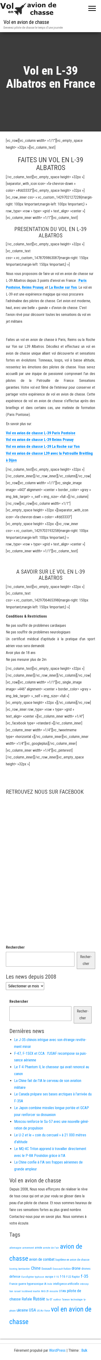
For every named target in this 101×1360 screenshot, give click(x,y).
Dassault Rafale (62, 1268)
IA (45, 1284)
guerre (22, 1284)
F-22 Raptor (73, 1276)
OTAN (62, 1291)
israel (17, 1291)
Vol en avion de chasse (26, 22)
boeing (13, 1268)
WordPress (57, 1350)
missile (54, 1291)
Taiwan (66, 1299)
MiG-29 (45, 1291)
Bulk (84, 1350)
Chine (36, 1268)
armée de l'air (51, 1247)
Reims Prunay (32, 287)
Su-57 (49, 1299)
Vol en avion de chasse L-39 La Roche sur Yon (43, 446)
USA (32, 1310)
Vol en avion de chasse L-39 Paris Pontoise (40, 433)
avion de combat (41, 1259)
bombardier (24, 1268)
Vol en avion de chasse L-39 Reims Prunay (40, 439)
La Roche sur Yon (63, 287)
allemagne (15, 1247)
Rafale (27, 1299)
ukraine (22, 1310)
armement (28, 1247)
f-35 (84, 1276)
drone (76, 1268)
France (13, 1284)
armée (38, 1247)
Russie (39, 1299)
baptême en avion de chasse (72, 1259)
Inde (49, 1284)
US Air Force (43, 1310)
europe (49, 1276)
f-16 (62, 1276)
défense (14, 1277)
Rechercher (15, 947)
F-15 (56, 1276)
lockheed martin (31, 1291)
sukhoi (57, 1299)
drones (86, 1268)
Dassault (47, 1268)
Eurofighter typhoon (32, 1276)
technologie (77, 1299)
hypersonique (35, 1284)
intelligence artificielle (66, 1284)
